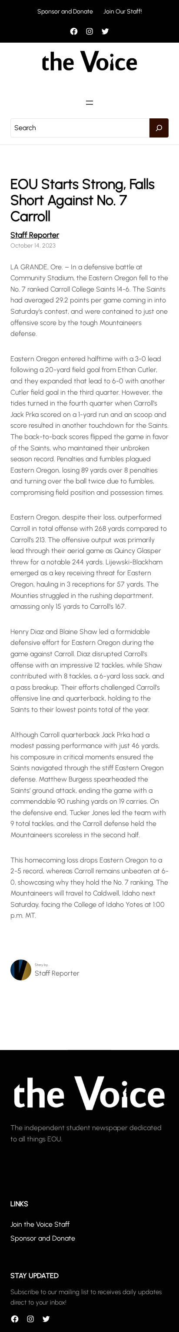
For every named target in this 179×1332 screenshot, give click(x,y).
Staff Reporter (34, 234)
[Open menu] (89, 102)
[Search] (159, 128)
